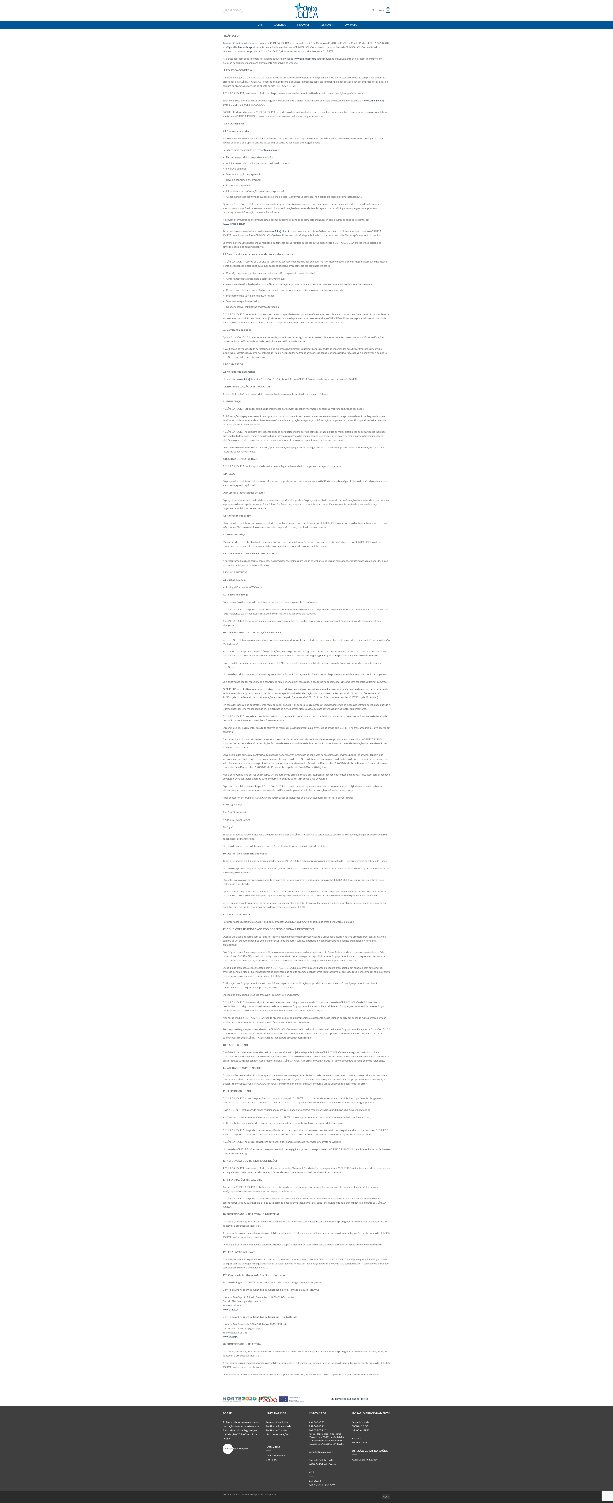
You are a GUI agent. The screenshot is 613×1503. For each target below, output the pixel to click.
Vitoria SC (271, 1459)
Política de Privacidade (278, 1426)
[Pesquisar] (373, 10)
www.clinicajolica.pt (305, 58)
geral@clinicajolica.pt (241, 47)
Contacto (351, 24)
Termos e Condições (277, 1421)
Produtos (303, 24)
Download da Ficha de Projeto (351, 1398)
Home (259, 24)
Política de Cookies (276, 1430)
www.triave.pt (230, 1309)
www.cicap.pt (230, 1336)
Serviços (326, 24)
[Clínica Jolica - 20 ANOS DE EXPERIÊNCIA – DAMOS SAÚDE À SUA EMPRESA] (307, 10)
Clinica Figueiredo (276, 1455)
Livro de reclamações (277, 1434)
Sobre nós (280, 24)
